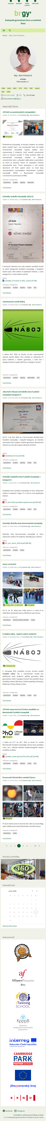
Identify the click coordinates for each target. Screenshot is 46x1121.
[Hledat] (10, 30)
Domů (5, 35)
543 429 (30, 95)
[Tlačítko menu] (4, 30)
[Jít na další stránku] (39, 845)
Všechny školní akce (10, 926)
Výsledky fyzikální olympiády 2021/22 (18, 196)
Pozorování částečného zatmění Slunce (19, 777)
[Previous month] (32, 891)
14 (35, 846)
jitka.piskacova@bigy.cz (12, 99)
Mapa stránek (38, 1115)
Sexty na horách (9, 564)
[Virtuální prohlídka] (23, 869)
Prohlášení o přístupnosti (22, 1115)
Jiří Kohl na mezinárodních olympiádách (19, 112)
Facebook (8, 1111)
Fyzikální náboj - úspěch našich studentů (19, 634)
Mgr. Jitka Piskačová (33, 115)
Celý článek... (7, 188)
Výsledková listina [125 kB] (14, 456)
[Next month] (37, 891)
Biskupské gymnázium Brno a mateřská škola (23, 22)
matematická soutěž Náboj (14, 301)
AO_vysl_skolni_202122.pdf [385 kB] (18, 543)
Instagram (21, 1111)
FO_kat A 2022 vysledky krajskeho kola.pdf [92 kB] (23, 502)
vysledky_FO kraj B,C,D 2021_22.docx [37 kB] (21, 281)
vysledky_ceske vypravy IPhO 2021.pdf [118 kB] (22, 756)
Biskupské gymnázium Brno (17, 1117)
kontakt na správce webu (35, 1117)
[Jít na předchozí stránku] (6, 845)
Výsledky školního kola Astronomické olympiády (22, 523)
